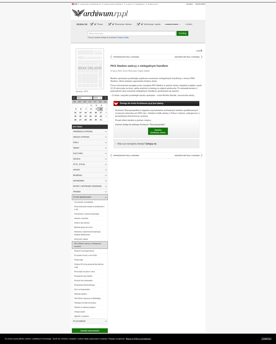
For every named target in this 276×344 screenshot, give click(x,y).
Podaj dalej (78, 260)
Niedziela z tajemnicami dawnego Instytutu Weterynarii (87, 233)
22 (91, 116)
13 (80, 113)
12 (75, 113)
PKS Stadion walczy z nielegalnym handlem (87, 245)
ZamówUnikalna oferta (158, 131)
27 (80, 120)
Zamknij (266, 339)
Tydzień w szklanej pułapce (85, 307)
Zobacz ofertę (123, 38)
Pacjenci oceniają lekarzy (84, 251)
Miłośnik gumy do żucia (83, 227)
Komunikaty (140, 4)
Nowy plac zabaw (81, 239)
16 (96, 113)
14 (86, 113)
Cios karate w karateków (83, 202)
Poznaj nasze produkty (113, 4)
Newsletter (153, 4)
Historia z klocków (81, 218)
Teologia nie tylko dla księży (85, 303)
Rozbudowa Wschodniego (84, 285)
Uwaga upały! (79, 312)
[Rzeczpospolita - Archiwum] (100, 13)
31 (101, 120)
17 (101, 113)
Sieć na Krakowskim (82, 289)
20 (80, 116)
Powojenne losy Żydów (83, 276)
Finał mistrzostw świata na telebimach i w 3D (89, 208)
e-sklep (129, 4)
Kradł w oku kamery (82, 223)
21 (86, 116)
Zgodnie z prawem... (82, 316)
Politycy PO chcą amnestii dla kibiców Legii (88, 265)
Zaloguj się (137, 143)
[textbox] (132, 33)
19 (75, 116)
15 (91, 113)
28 (86, 120)
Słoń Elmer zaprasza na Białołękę (87, 298)
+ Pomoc (188, 24)
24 (101, 116)
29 (91, 120)
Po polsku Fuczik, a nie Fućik (85, 255)
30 (96, 120)
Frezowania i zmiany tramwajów (86, 214)
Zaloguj (189, 4)
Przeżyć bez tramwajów (83, 281)
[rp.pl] (74, 4)
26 (75, 120)
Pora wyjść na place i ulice (84, 272)
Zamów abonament (89, 330)
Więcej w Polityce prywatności (138, 339)
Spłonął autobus (80, 294)
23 (96, 116)
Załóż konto (200, 4)
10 (101, 109)
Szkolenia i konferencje (90, 4)
